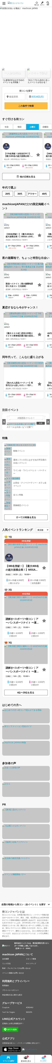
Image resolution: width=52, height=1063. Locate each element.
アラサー (32, 193)
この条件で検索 (26, 105)
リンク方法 (6, 963)
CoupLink (5, 1007)
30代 (19, 193)
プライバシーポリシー (10, 990)
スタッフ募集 (31, 959)
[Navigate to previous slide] (4, 422)
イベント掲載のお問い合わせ (13, 973)
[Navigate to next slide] (48, 422)
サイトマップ (31, 963)
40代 (44, 193)
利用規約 (5, 985)
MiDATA (29, 1012)
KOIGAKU (29, 1007)
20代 (7, 193)
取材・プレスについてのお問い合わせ (16, 968)
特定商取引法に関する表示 (12, 995)
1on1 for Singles (8, 1012)
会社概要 (5, 959)
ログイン (42, 5)
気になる (37, 5)
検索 (48, 4)
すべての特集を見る (26, 517)
